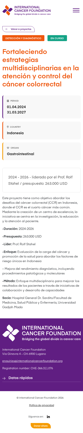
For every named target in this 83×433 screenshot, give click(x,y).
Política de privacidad (41, 405)
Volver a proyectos (21, 29)
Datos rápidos (20, 377)
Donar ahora (41, 425)
